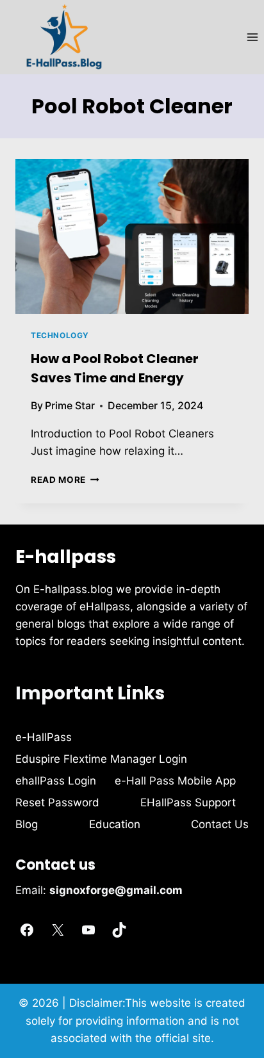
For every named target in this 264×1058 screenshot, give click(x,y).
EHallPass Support (188, 802)
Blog (26, 824)
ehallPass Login (55, 780)
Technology (60, 335)
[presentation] (132, 236)
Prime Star (70, 405)
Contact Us (220, 824)
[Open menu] (252, 37)
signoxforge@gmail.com (116, 890)
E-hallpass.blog (74, 589)
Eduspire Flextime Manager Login (101, 759)
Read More (65, 480)
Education (114, 824)
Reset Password (57, 802)
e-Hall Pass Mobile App (175, 780)
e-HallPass (43, 737)
